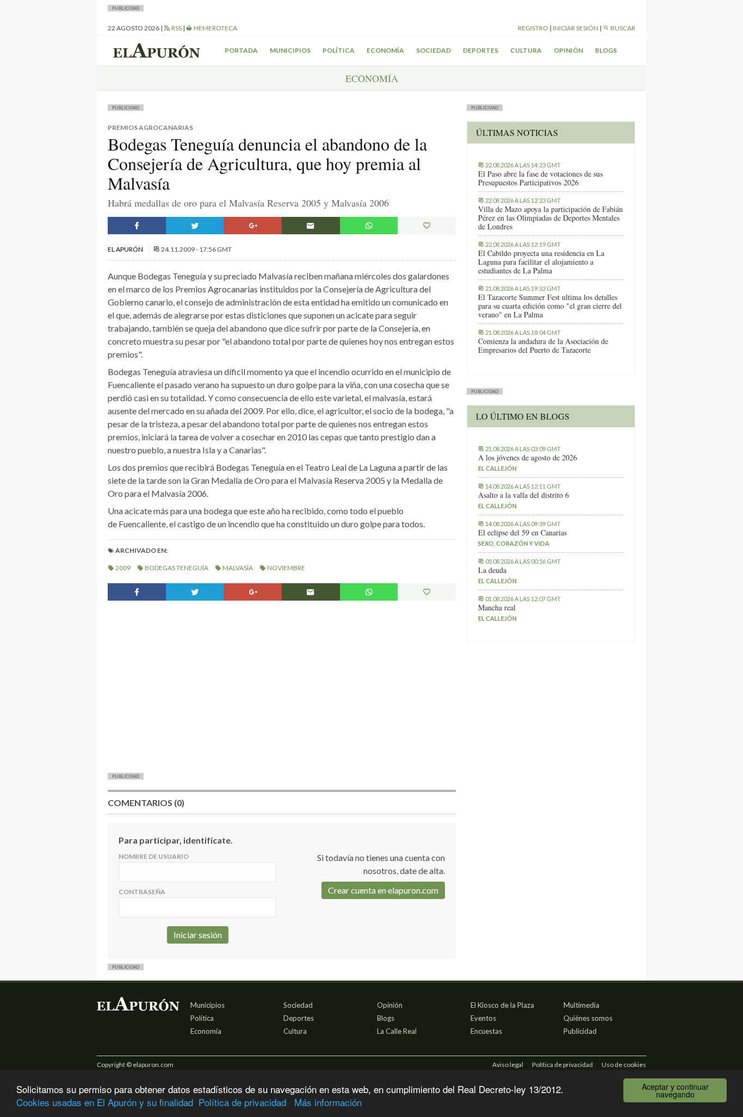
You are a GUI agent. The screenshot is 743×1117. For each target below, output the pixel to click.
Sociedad (433, 50)
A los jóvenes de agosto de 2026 (527, 457)
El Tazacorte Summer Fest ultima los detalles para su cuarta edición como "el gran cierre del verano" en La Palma (550, 306)
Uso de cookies (624, 1064)
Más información (328, 1102)
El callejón (497, 468)
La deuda (492, 570)
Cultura (526, 50)
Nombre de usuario (154, 856)
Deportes (480, 50)
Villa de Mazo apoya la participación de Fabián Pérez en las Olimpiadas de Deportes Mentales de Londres (550, 218)
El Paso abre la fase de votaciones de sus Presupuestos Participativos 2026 (540, 178)
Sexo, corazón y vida (513, 543)
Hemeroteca (215, 28)
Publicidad (580, 1031)
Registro (533, 28)
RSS (176, 28)
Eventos (483, 1018)
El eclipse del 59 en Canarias (522, 532)
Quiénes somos (588, 1018)
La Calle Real (397, 1031)
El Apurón (126, 249)
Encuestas (486, 1031)
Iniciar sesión (575, 28)
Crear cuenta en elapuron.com (383, 890)
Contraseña (142, 892)
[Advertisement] (282, 685)
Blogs (606, 50)
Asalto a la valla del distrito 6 (523, 495)
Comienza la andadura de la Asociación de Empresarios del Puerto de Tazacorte (543, 345)
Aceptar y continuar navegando (675, 1090)
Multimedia (581, 1005)
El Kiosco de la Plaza (502, 1005)
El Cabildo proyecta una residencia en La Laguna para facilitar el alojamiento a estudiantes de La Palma (541, 262)
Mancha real (497, 607)
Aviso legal (507, 1064)
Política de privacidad (242, 1102)
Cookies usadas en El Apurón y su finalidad (104, 1102)
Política (339, 50)
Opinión (568, 50)
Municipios (290, 50)
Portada (241, 50)
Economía (385, 50)
